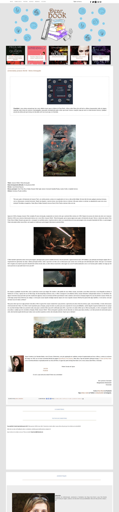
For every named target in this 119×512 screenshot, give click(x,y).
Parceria (25, 1)
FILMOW (45, 370)
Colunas (43, 1)
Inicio (11, 1)
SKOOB (45, 368)
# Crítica (64, 398)
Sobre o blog (18, 1)
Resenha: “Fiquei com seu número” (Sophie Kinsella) (36, 57)
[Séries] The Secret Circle (58, 56)
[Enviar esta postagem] (83, 398)
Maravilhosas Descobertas (66, 358)
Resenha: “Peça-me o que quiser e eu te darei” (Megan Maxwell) (15, 58)
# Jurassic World (77, 398)
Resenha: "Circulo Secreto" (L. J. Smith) (101, 57)
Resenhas (37, 1)
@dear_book (84, 393)
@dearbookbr (99, 393)
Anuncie (31, 1)
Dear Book (101, 391)
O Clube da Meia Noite (105, 358)
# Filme (69, 398)
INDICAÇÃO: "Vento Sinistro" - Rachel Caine (79, 57)
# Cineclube (58, 398)
